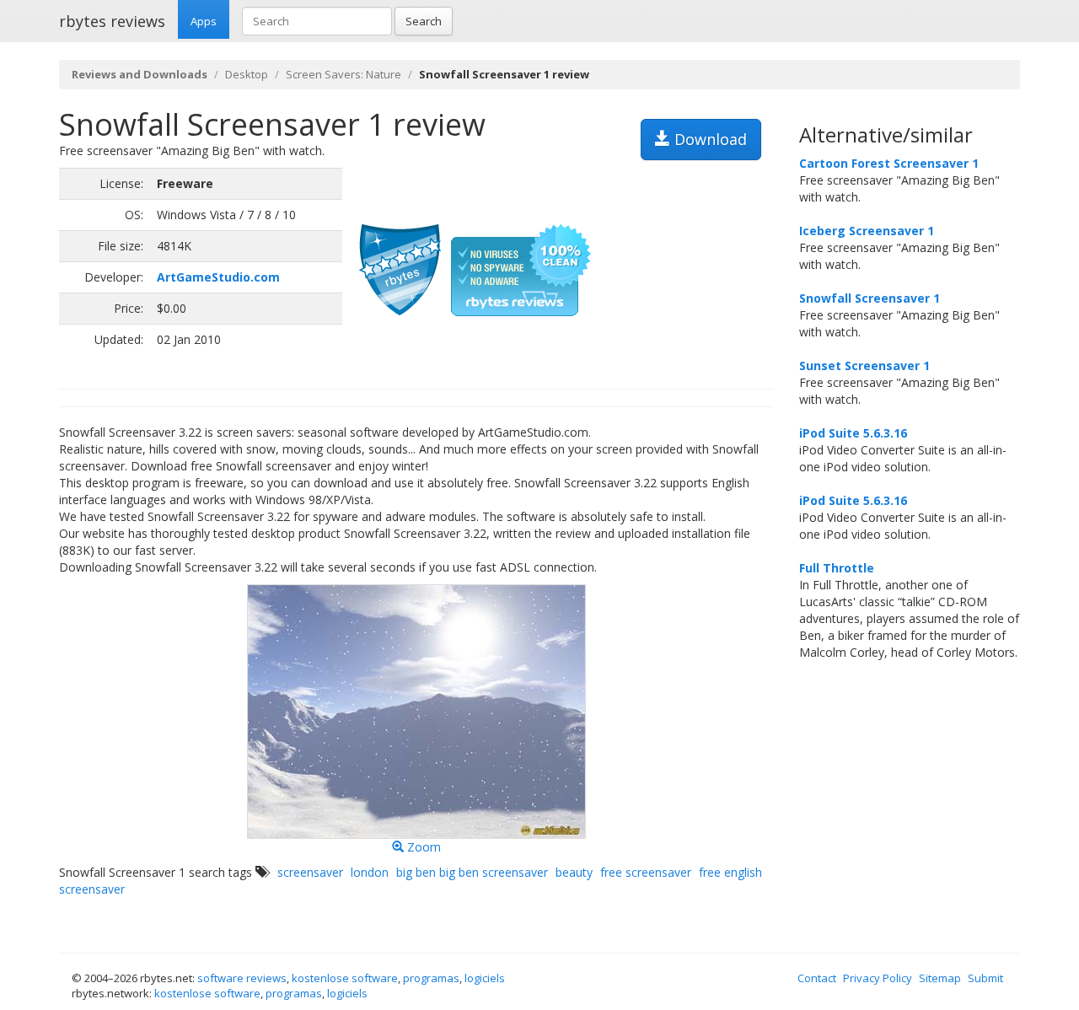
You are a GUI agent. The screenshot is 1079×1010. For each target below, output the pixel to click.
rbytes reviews (112, 21)
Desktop (246, 74)
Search (423, 21)
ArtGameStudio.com (218, 277)
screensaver (310, 872)
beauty (574, 872)
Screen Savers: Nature (343, 74)
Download (708, 139)
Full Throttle (836, 568)
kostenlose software (345, 978)
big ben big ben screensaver (472, 872)
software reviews (242, 978)
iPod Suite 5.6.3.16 (853, 433)
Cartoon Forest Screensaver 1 (889, 163)
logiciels (484, 978)
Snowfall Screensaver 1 (869, 298)
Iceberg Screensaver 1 (866, 231)
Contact (816, 978)
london (370, 872)
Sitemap (940, 978)
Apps (204, 21)
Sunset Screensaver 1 (864, 365)
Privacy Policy (877, 978)
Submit (985, 978)
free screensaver (645, 872)
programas (431, 978)
